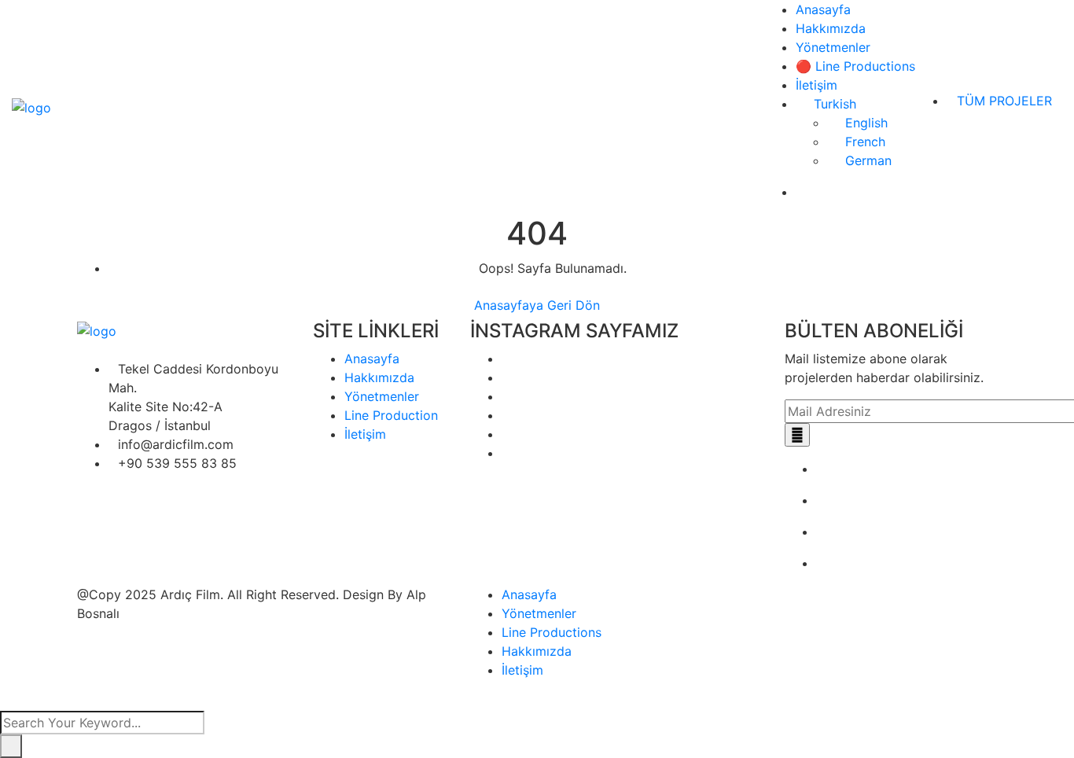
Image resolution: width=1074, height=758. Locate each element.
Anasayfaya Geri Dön (537, 305)
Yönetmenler (833, 47)
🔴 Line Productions (855, 66)
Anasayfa (823, 9)
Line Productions (551, 632)
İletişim (816, 85)
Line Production (391, 415)
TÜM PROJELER (1004, 101)
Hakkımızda (831, 28)
